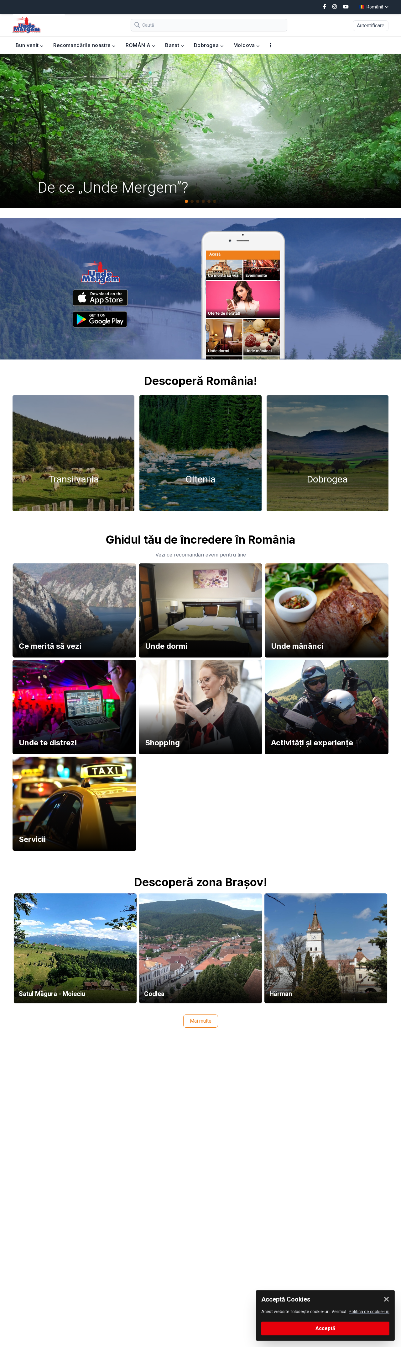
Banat (172, 45)
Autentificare (370, 26)
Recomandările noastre (82, 45)
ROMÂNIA (139, 45)
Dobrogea (207, 45)
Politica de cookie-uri (369, 1311)
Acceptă (325, 1328)
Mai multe (200, 1021)
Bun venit (28, 45)
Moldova (244, 45)
